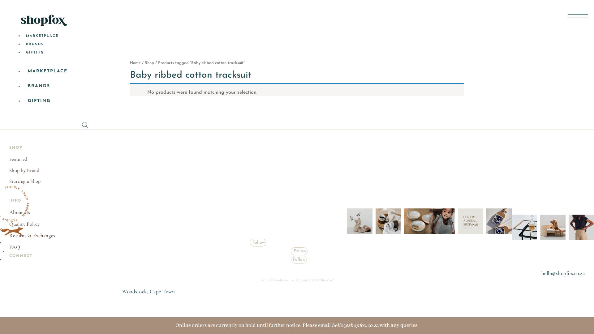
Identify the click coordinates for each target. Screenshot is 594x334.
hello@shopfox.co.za (563, 273)
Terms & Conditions (274, 280)
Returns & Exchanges (32, 235)
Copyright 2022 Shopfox (314, 280)
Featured (18, 159)
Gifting (35, 52)
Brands (35, 44)
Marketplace (42, 36)
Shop (149, 63)
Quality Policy (24, 224)
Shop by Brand (24, 170)
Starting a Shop (25, 181)
